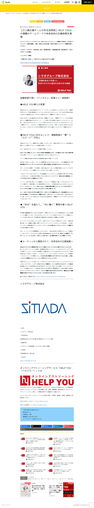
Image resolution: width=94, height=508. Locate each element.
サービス (57, 2)
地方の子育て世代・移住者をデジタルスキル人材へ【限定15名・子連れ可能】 (38, 488)
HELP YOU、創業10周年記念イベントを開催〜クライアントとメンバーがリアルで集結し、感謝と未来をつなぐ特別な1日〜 (55, 490)
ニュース (34, 2)
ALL (32, 21)
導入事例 (71, 478)
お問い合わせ (88, 2)
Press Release (70, 26)
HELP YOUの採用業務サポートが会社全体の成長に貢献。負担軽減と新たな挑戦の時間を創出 (63, 456)
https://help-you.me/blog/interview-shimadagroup (51, 276)
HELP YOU (32, 478)
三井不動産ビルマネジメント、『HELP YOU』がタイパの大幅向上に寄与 (63, 470)
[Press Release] (25, 487)
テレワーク (45, 478)
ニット (50, 478)
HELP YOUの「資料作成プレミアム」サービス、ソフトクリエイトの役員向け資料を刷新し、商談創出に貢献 (36, 439)
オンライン (38, 478)
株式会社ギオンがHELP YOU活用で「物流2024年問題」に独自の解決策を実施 (36, 470)
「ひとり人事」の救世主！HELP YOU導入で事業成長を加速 (36, 463)
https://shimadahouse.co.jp (28, 361)
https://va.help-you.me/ (40, 405)
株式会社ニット (5, 2)
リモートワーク (64, 478)
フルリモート (56, 478)
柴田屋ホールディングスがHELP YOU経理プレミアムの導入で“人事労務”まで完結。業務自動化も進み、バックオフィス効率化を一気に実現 (63, 440)
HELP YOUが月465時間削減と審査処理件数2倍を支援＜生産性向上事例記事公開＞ (35, 448)
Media (40, 21)
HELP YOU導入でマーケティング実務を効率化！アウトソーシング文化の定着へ (63, 448)
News (47, 21)
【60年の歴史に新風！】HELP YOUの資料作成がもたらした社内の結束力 (63, 463)
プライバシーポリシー (6, 505)
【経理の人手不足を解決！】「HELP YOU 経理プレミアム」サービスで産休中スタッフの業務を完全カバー (36, 456)
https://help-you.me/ (42, 401)
